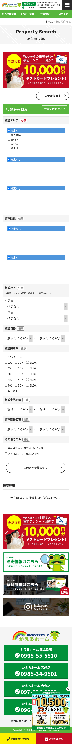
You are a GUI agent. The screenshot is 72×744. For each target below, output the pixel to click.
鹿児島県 (16, 135)
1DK (20, 362)
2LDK (33, 368)
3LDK (33, 374)
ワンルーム (15, 357)
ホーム (49, 21)
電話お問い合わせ (20, 738)
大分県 (14, 144)
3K (10, 374)
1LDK (33, 362)
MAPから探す (52, 96)
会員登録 (45, 13)
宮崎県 (14, 139)
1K (10, 362)
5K (10, 385)
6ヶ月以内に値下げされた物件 (26, 448)
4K (10, 380)
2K (10, 368)
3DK (20, 374)
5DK (20, 385)
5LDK (33, 385)
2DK (20, 368)
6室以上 (13, 391)
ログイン (63, 13)
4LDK (33, 380)
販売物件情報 (9, 13)
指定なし (16, 130)
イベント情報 (27, 13)
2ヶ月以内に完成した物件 (23, 454)
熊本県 (14, 148)
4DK (20, 380)
